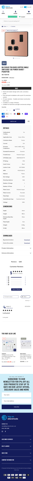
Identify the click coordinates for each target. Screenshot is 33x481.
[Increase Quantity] (10, 110)
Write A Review (16, 289)
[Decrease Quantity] (4, 110)
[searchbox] (11, 296)
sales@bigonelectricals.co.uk (9, 426)
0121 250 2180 (5, 428)
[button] (16, 44)
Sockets (13, 26)
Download (27, 240)
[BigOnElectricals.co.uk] (7, 7)
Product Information (7, 248)
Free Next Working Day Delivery (16, 16)
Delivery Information (8, 253)
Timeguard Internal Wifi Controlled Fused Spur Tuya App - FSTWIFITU (8, 356)
